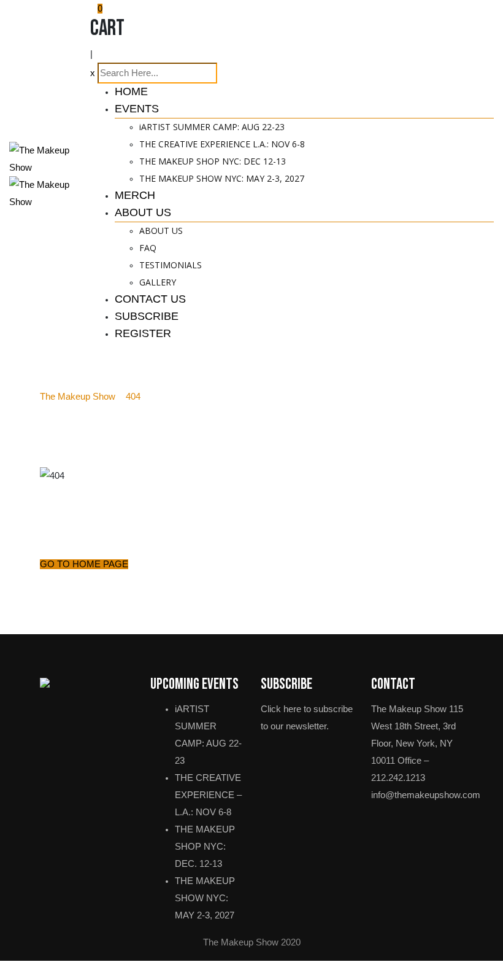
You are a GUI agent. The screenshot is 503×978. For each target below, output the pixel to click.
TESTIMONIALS (170, 265)
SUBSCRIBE (147, 316)
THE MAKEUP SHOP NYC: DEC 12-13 (212, 161)
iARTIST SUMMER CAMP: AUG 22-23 (212, 127)
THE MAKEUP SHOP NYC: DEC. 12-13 (205, 847)
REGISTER (143, 333)
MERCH (135, 195)
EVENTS (137, 109)
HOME (131, 91)
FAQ (147, 248)
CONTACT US (150, 299)
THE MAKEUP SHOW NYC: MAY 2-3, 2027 (221, 178)
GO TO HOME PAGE (84, 564)
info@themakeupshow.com (425, 795)
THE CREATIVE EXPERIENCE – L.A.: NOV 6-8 (208, 795)
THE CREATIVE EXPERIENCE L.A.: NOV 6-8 (222, 144)
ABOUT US (143, 212)
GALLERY (157, 282)
